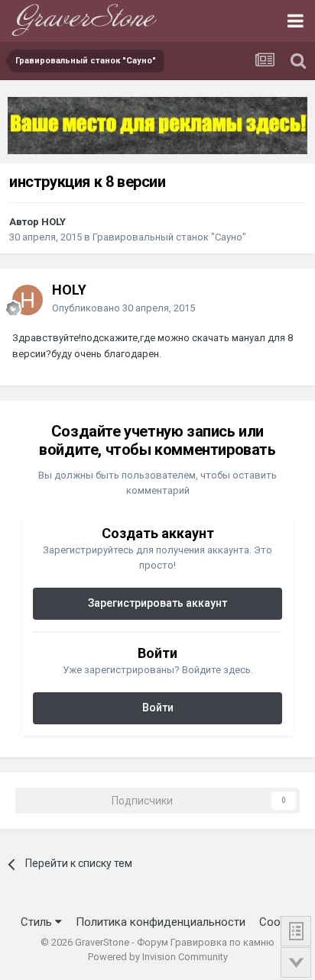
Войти (158, 707)
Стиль (38, 922)
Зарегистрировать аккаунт (157, 603)
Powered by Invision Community (158, 956)
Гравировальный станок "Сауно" (169, 237)
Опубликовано (123, 308)
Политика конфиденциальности (160, 922)
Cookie (276, 922)
